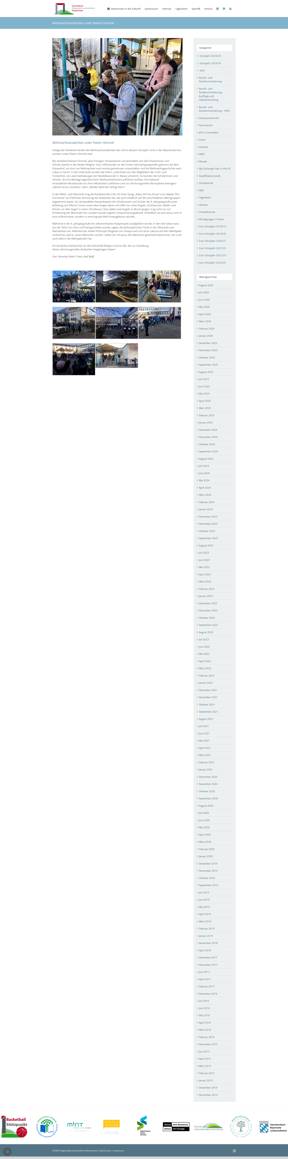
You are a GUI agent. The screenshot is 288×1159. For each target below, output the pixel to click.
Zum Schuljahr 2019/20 (212, 233)
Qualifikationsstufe (209, 175)
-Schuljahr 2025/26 (210, 63)
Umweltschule (207, 212)
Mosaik (203, 161)
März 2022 (205, 668)
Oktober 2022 (207, 617)
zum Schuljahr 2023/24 (212, 262)
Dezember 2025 (208, 343)
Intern (202, 139)
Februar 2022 (206, 675)
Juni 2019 (204, 899)
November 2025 (208, 350)
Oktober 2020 (207, 791)
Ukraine (203, 204)
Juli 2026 (204, 292)
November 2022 (208, 610)
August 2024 (206, 458)
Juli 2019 (204, 892)
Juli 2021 (204, 726)
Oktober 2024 (207, 444)
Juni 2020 (204, 820)
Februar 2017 (206, 986)
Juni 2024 (204, 473)
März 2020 (205, 841)
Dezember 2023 (208, 516)
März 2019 (205, 921)
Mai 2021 (204, 740)
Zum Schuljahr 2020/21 (212, 240)
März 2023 (205, 581)
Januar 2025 (206, 422)
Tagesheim (205, 197)
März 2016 (205, 1029)
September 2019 (208, 885)
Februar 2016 (206, 1037)
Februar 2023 (206, 588)
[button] (230, 8)
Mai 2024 (204, 480)
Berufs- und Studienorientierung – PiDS (214, 109)
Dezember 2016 (208, 993)
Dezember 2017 (208, 957)
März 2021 (205, 755)
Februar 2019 (206, 928)
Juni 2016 (204, 1008)
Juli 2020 (204, 812)
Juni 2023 (204, 560)
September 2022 (208, 625)
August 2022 (206, 632)
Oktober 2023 (207, 531)
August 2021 (206, 719)
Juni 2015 (204, 1051)
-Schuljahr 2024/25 (210, 56)
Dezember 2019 (208, 863)
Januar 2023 (206, 596)
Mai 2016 (204, 1015)
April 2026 (205, 314)
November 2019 (208, 870)
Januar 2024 (206, 509)
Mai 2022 (204, 653)
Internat (203, 147)
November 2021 (208, 697)
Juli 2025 (204, 379)
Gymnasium (206, 125)
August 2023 (206, 545)
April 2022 (205, 661)
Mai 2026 (204, 306)
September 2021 (208, 711)
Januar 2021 (206, 769)
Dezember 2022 (208, 603)
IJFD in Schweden (208, 132)
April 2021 (205, 748)
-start (202, 70)
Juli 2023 (204, 552)
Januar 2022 (206, 682)
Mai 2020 (204, 827)
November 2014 (208, 1095)
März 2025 (205, 408)
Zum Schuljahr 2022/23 (212, 255)
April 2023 (205, 574)
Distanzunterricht (209, 118)
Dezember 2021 (208, 690)
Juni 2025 (204, 386)
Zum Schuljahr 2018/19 (212, 226)
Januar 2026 (206, 335)
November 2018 (208, 943)
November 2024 (208, 437)
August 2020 (206, 805)
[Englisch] (224, 8)
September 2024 (208, 451)
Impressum (118, 1150)
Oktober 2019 (207, 878)
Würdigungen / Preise (211, 219)
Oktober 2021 (207, 704)
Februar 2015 (206, 1073)
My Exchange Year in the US (214, 168)
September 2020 (208, 798)
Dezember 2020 (208, 776)
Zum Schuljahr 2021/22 (212, 248)
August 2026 (206, 285)
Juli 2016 (204, 1000)
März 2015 (205, 1066)
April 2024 (205, 487)
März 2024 (205, 494)
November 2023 (208, 523)
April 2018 (205, 950)
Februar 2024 (206, 502)
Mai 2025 (204, 393)
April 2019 (205, 914)
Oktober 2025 (207, 357)
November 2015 (208, 1044)
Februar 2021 (206, 762)
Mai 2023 (204, 567)
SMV (201, 190)
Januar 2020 (206, 856)
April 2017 (205, 979)
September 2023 (208, 538)
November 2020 (208, 784)
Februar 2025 (206, 415)
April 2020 (205, 834)
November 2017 (208, 964)
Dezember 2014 (208, 1087)
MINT (202, 154)
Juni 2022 (204, 646)
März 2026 (205, 321)
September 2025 (208, 364)
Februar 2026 (206, 328)
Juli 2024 (204, 465)
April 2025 (205, 401)
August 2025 (206, 372)
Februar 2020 (206, 849)
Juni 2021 (204, 733)
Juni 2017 (204, 972)
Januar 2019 (206, 935)
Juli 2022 (204, 639)
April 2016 (205, 1022)
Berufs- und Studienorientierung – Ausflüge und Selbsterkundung (211, 94)
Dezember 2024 (208, 429)
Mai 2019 (204, 907)
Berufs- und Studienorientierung (210, 79)
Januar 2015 (206, 1080)
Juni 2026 (204, 299)
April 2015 (205, 1058)
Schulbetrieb (206, 183)
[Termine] (217, 8)
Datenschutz (105, 1150)
